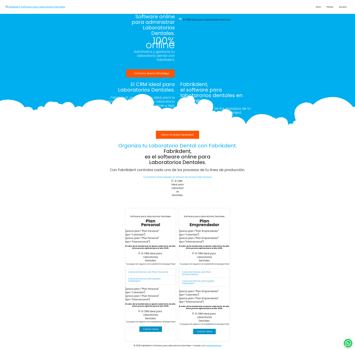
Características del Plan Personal (148, 272)
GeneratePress (213, 345)
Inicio (318, 6)
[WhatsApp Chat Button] (348, 343)
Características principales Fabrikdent (144, 280)
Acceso (343, 6)
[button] (150, 272)
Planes (330, 6)
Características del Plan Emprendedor (196, 273)
